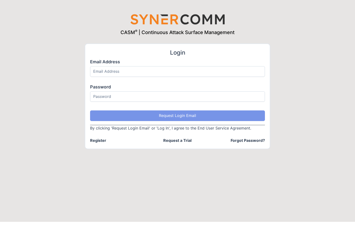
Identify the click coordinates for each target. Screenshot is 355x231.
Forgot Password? (248, 140)
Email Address (105, 61)
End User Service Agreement (224, 128)
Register (98, 140)
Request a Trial (177, 140)
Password (100, 86)
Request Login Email (177, 115)
